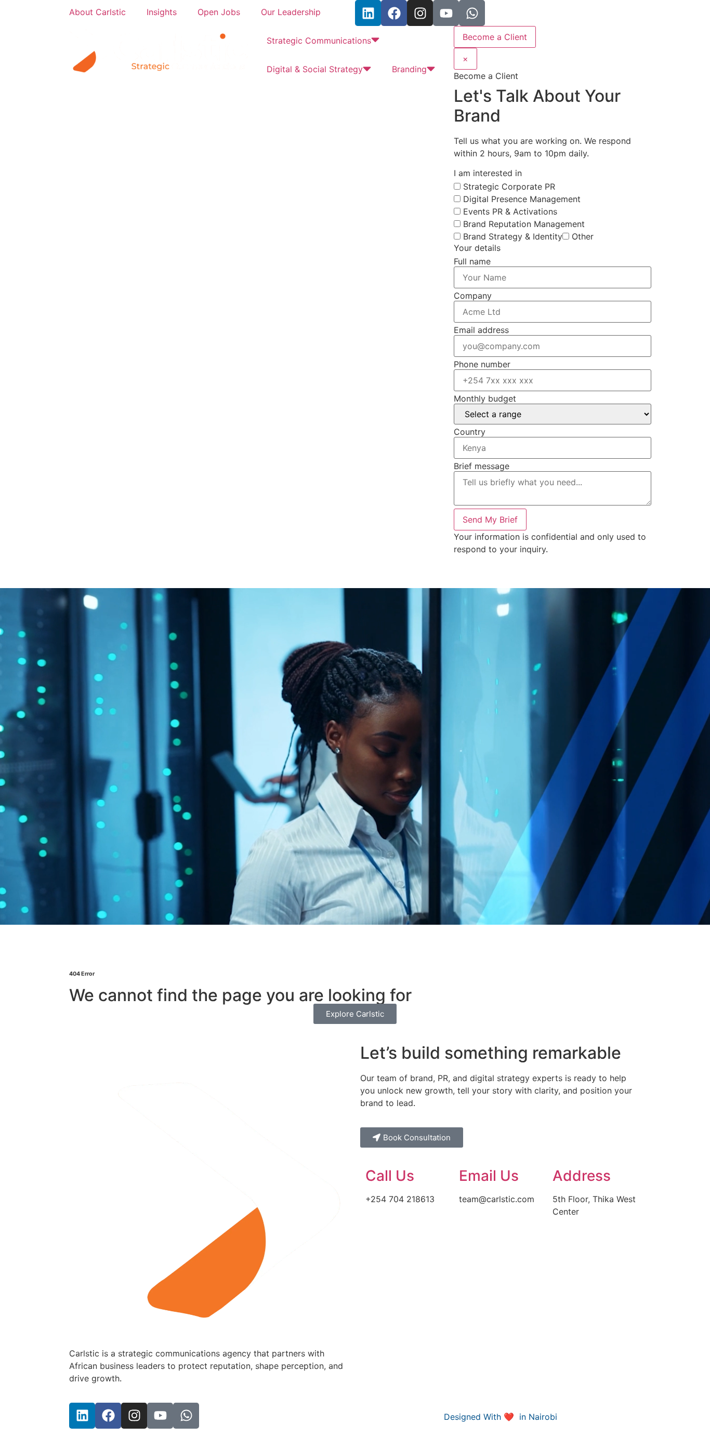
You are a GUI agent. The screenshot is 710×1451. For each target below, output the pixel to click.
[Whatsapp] (472, 13)
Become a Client (495, 37)
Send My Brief (490, 519)
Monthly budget (485, 398)
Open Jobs (219, 12)
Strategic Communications (319, 40)
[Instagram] (420, 13)
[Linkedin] (368, 13)
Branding (409, 69)
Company (473, 295)
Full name (472, 261)
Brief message (481, 466)
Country (469, 432)
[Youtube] (446, 13)
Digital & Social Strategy (315, 69)
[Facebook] (394, 13)
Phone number (482, 364)
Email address (481, 330)
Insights (162, 12)
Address (582, 1175)
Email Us (489, 1175)
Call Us (389, 1175)
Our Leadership (291, 12)
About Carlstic (97, 12)
